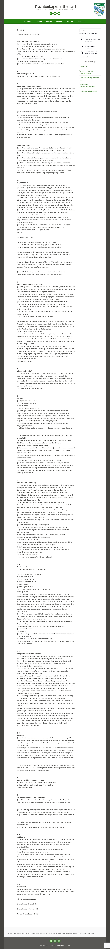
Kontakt (70, 21)
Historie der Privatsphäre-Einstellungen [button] (65, 933)
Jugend (49, 21)
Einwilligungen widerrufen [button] (86, 933)
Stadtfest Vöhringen (91, 53)
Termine (39, 21)
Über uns (82, 21)
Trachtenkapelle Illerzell (55, 6)
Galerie (27, 21)
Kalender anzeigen (84, 56)
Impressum (11, 933)
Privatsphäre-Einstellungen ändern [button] (41, 933)
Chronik (59, 21)
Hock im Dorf (83, 66)
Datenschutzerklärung (22, 933)
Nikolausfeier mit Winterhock (88, 91)
